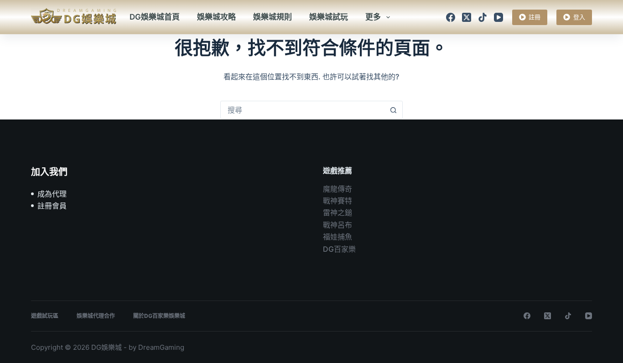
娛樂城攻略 (216, 16)
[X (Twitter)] (466, 17)
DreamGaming (161, 347)
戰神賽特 (337, 200)
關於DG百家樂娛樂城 (159, 315)
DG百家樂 (339, 249)
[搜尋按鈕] (393, 110)
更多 (373, 16)
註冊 (534, 17)
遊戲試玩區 (44, 315)
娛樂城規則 (272, 16)
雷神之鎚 (337, 212)
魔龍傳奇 (337, 188)
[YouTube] (498, 17)
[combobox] (303, 110)
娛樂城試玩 (328, 16)
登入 (579, 17)
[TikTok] (482, 17)
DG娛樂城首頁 (155, 16)
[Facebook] (450, 17)
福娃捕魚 (337, 236)
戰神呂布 (337, 224)
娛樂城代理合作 (96, 315)
